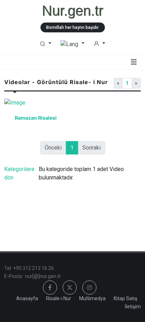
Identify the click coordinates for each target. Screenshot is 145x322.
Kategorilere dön (19, 173)
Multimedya (92, 298)
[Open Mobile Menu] (134, 62)
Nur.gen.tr (72, 10)
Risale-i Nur (58, 298)
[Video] (36, 106)
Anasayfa (27, 298)
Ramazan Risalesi (36, 118)
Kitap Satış (125, 298)
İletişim (133, 306)
